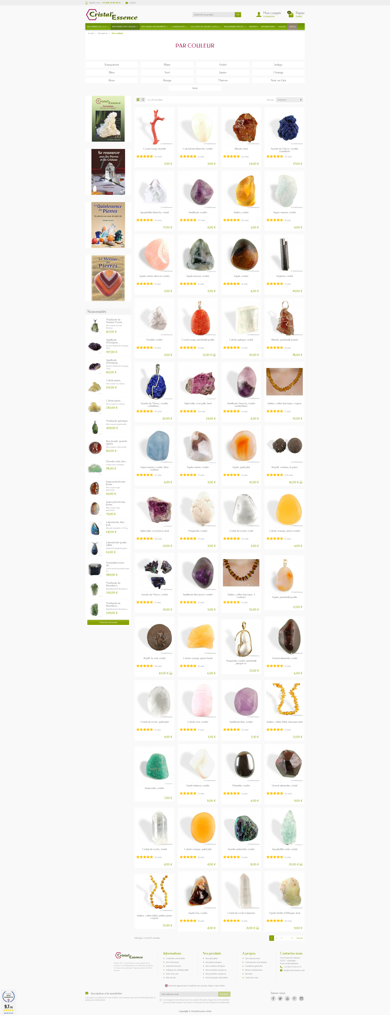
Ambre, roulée (241, 212)
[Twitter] (280, 998)
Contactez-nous (251, 977)
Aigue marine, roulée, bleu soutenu (154, 468)
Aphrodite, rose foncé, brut (154, 530)
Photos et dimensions (253, 970)
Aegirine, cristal (284, 276)
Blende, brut (241, 148)
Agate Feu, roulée (197, 913)
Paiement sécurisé (173, 966)
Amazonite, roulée (154, 788)
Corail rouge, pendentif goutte (197, 339)
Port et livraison (172, 962)
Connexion (269, 16)
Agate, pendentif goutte (284, 597)
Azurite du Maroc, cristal (154, 594)
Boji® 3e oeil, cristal (154, 658)
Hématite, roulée (241, 785)
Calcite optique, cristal (241, 339)
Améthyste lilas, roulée (241, 721)
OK (238, 14)
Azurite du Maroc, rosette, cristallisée (284, 150)
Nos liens (248, 973)
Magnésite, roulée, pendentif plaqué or (241, 662)
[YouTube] (287, 998)
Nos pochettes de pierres (216, 973)
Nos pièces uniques (213, 962)
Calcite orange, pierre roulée (284, 530)
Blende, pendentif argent (284, 339)
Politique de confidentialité (219, 1002)
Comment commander (175, 958)
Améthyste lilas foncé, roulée (198, 594)
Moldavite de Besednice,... (113, 584)
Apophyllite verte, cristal (284, 849)
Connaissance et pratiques (256, 962)
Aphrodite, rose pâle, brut (197, 403)
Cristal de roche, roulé (241, 530)
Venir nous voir (172, 973)
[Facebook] (273, 998)
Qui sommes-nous (252, 958)
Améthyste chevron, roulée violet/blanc (241, 404)
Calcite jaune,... (114, 380)
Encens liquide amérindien (217, 977)
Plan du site (171, 977)
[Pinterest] (294, 998)
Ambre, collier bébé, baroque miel (284, 721)
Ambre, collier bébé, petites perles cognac (154, 917)
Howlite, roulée (154, 339)
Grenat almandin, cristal (284, 785)
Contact (132, 2)
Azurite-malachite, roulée (241, 849)
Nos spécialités (212, 958)
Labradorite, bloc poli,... (115, 523)
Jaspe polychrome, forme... (116, 483)
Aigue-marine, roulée (284, 212)
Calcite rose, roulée (197, 721)
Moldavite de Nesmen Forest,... (115, 321)
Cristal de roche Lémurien (241, 913)
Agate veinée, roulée (198, 467)
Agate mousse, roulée (197, 276)
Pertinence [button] (282, 99)
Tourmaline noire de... (115, 564)
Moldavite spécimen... (117, 420)
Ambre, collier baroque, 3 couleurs (241, 596)
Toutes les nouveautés (108, 622)
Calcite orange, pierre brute (198, 658)
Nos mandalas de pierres (216, 970)
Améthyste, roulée (197, 212)
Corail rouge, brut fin (154, 148)
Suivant (299, 938)
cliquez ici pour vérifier (216, 985)
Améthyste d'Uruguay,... (113, 341)
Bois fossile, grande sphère (116, 442)
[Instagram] (301, 998)
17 (292, 938)
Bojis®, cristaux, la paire (284, 467)
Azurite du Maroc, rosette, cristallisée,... (154, 404)
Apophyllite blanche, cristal (154, 212)
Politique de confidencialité (177, 970)
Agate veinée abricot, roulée (154, 276)
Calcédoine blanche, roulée (198, 148)
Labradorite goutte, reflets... (116, 543)
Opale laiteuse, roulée (197, 785)
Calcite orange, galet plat (197, 849)
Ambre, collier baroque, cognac (284, 403)
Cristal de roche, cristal (154, 849)
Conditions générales (253, 966)
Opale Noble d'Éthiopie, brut (284, 913)
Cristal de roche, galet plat (154, 721)
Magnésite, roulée (197, 530)
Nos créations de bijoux (215, 966)
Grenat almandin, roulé (284, 658)
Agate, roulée (241, 276)
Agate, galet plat (241, 467)
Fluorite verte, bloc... (117, 461)
